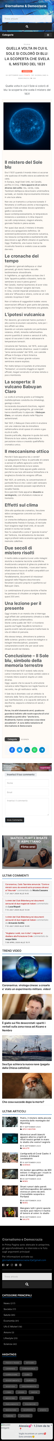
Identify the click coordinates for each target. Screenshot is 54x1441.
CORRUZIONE (11, 1375)
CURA (27, 1375)
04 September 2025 (14, 75)
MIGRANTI (26, 1398)
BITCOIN (30, 1363)
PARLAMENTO (12, 1404)
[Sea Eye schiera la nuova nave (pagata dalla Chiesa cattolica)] (27, 1048)
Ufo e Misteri (11, 1326)
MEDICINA (10, 1398)
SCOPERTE (28, 1410)
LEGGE (21, 1392)
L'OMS (8, 1392)
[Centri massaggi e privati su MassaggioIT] (27, 767)
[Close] (51, 1425)
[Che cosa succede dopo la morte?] (27, 1085)
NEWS (25, 1181)
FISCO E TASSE (12, 1363)
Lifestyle (8, 1338)
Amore (7, 1332)
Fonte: (27, 75)
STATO (43, 1410)
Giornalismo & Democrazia (25, 6)
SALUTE (26, 1148)
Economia (9, 1320)
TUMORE (9, 1416)
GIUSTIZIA (10, 1386)
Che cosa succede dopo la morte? (23, 1101)
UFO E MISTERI (29, 1129)
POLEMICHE (30, 1404)
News (7, 1303)
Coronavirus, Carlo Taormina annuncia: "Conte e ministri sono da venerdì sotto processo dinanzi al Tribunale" (27, 887)
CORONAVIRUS (28, 1369)
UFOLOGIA (25, 1416)
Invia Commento (14, 820)
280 (34, 78)
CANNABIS (10, 1369)
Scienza (8, 1344)
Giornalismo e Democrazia (22, 1239)
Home (27, 44)
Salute (7, 1314)
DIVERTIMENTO (12, 1380)
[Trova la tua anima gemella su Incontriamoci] (27, 852)
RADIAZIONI (11, 1410)
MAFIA (34, 1392)
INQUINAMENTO (29, 1386)
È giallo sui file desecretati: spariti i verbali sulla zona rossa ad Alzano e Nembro (24, 1026)
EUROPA (30, 1380)
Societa (8, 1309)
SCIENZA (27, 71)
